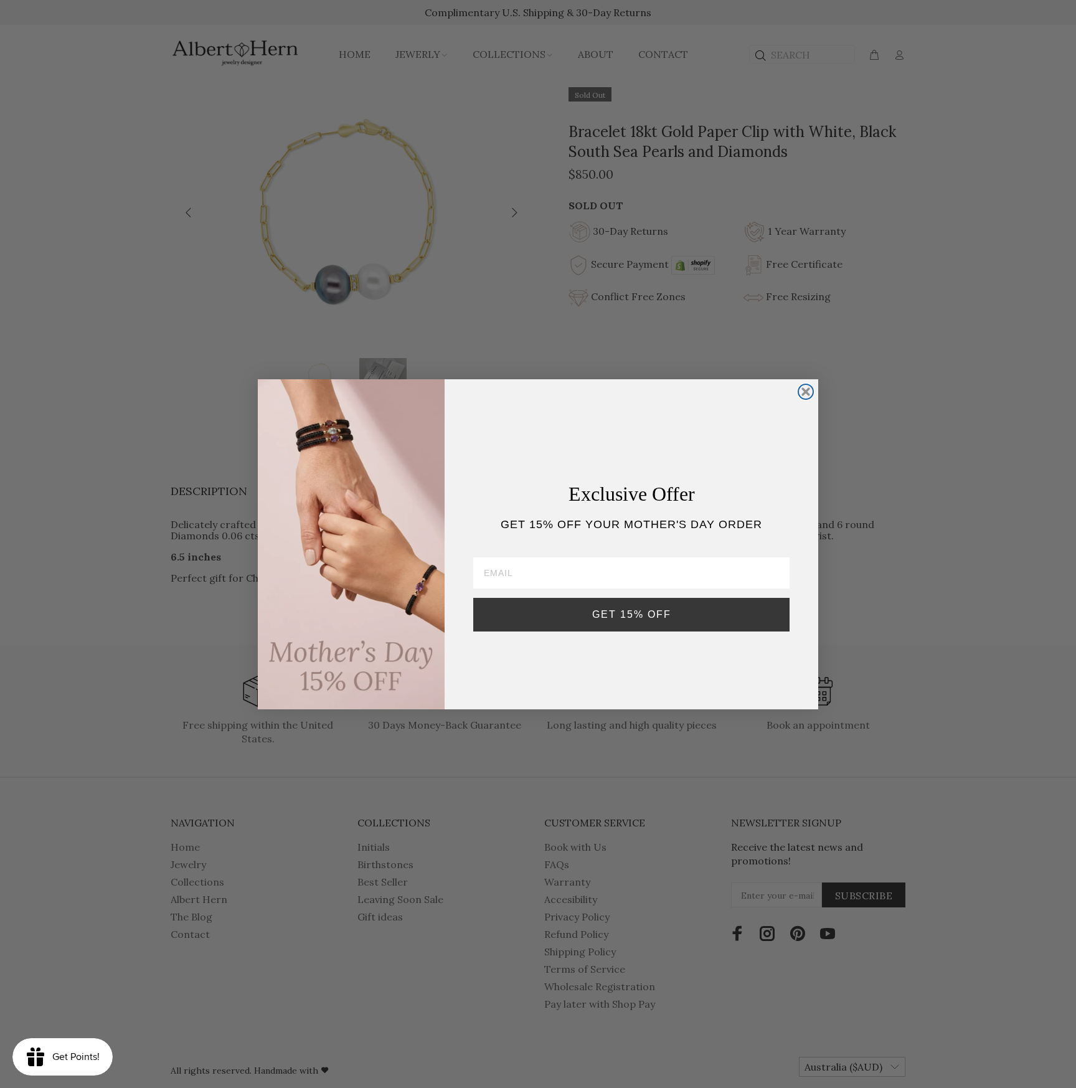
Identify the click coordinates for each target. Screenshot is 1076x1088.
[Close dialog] (805, 391)
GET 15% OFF (631, 614)
